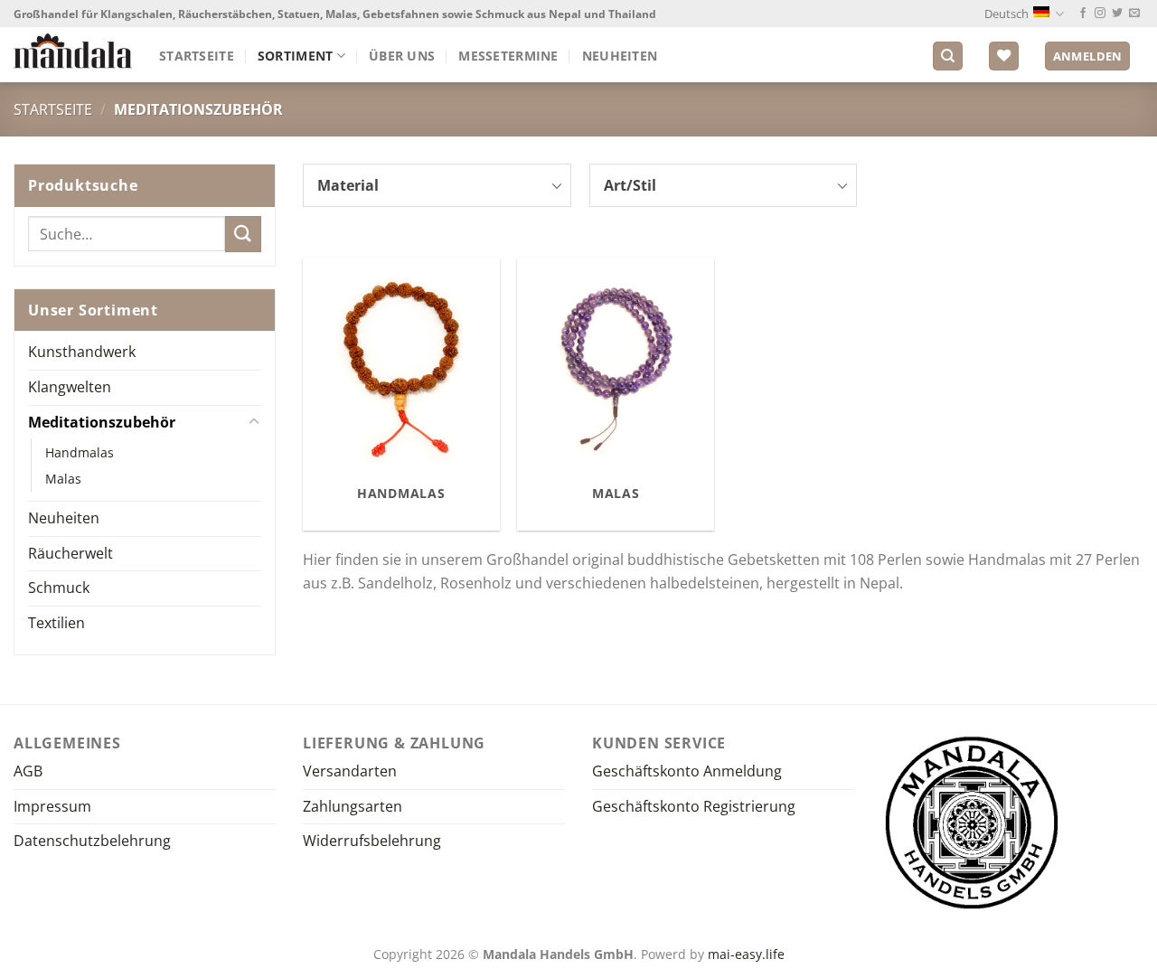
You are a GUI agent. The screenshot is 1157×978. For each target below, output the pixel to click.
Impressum (52, 806)
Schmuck (58, 587)
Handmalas (79, 452)
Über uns (402, 55)
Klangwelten (69, 387)
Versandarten (350, 771)
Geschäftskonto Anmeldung (687, 771)
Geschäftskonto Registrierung (693, 806)
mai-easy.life (746, 954)
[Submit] (243, 233)
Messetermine (508, 55)
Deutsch (1006, 13)
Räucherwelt (70, 553)
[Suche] (948, 56)
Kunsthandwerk (82, 352)
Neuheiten (620, 55)
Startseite (196, 55)
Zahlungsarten (352, 806)
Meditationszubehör (101, 422)
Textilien (56, 623)
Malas (63, 478)
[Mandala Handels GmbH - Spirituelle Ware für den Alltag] (73, 51)
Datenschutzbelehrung (92, 841)
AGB (28, 771)
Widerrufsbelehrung (372, 841)
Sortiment (296, 55)
